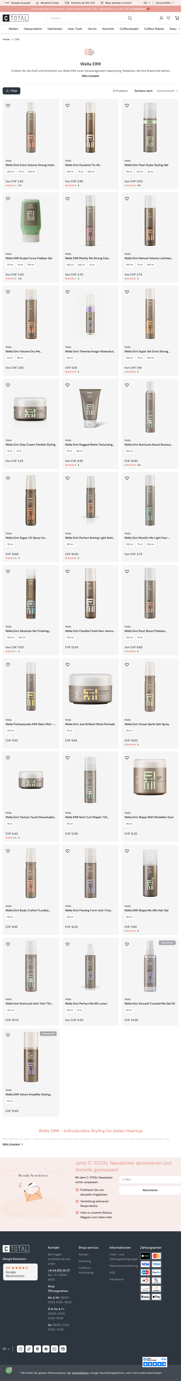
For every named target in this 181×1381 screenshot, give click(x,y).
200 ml (129, 637)
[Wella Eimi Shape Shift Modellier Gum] (150, 779)
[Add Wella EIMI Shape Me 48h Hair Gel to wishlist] (126, 849)
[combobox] (90, 18)
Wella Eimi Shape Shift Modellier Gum (149, 817)
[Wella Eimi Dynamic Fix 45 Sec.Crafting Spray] (90, 127)
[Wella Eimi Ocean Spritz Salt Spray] (150, 686)
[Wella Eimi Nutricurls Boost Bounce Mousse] (150, 407)
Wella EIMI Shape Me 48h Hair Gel (146, 910)
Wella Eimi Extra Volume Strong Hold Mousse (29, 165)
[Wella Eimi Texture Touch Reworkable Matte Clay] (31, 779)
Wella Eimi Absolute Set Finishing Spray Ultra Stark (27, 631)
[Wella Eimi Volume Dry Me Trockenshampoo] (31, 313)
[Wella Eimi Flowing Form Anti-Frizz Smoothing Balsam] (90, 873)
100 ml (140, 171)
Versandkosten (80, 1372)
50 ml (10, 1101)
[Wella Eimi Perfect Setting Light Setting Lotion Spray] (90, 500)
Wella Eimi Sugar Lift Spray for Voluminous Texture (25, 538)
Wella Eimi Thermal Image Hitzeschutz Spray (90, 351)
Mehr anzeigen (90, 75)
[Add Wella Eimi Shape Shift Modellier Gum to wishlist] (126, 756)
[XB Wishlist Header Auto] (168, 17)
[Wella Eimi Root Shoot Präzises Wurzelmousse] (150, 593)
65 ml (10, 357)
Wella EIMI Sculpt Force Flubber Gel (28, 258)
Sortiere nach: (144, 91)
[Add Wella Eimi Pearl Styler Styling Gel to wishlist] (126, 104)
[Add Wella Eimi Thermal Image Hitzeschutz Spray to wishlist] (67, 290)
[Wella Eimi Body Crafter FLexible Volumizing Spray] (31, 873)
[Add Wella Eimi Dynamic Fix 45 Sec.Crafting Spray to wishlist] (67, 104)
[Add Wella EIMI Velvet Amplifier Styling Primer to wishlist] (7, 1033)
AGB (112, 1272)
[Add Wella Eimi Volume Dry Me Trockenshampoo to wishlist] (7, 290)
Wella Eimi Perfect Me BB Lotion (86, 1003)
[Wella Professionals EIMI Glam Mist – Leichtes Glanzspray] (31, 686)
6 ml (79, 1010)
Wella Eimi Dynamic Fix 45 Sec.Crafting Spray (82, 165)
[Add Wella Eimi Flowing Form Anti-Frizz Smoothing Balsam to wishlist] (67, 849)
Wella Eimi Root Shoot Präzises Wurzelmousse (144, 631)
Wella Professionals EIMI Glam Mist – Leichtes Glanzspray (29, 724)
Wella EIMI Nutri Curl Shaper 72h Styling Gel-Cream (86, 817)
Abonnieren (150, 1190)
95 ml (129, 1010)
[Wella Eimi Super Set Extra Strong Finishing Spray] (150, 313)
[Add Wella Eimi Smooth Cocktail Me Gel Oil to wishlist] (126, 943)
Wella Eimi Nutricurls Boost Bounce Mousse (147, 445)
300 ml (10, 171)
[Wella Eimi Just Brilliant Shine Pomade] (90, 686)
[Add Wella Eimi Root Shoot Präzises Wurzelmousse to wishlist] (126, 570)
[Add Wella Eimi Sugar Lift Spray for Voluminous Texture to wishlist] (7, 477)
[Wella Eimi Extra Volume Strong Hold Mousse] (31, 127)
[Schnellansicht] (54, 107)
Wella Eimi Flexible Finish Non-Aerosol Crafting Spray (90, 631)
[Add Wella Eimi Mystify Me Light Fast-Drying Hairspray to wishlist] (126, 477)
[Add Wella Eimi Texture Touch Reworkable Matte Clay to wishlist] (7, 756)
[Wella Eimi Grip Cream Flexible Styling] (31, 407)
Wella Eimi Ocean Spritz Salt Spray (146, 724)
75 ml (21, 171)
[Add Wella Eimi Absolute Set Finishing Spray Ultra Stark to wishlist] (7, 570)
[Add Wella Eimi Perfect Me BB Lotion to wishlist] (67, 943)
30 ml (150, 171)
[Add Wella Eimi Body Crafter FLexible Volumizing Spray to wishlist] (7, 849)
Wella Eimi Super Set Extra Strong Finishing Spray (146, 351)
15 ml (19, 451)
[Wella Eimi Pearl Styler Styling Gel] (150, 127)
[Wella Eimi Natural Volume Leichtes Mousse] (150, 220)
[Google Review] (20, 1265)
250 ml (30, 264)
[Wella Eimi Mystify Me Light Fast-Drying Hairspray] (150, 500)
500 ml (31, 171)
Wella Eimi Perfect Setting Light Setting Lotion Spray (90, 538)
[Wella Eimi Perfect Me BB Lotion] (90, 966)
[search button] (130, 18)
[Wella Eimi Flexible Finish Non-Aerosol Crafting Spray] (90, 593)
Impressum (116, 1279)
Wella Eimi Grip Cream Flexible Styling (30, 444)
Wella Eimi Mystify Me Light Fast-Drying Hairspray (146, 538)
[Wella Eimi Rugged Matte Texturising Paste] (90, 407)
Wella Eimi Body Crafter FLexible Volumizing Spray (27, 910)
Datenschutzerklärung (123, 1266)
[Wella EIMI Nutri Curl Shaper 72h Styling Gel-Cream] (90, 779)
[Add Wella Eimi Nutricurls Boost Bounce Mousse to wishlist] (126, 383)
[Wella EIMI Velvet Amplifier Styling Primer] (31, 1057)
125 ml (10, 264)
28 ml (20, 264)
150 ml (129, 171)
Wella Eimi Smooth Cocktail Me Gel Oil (149, 1003)
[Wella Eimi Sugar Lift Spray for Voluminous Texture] (31, 500)
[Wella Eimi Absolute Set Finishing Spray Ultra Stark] (31, 593)
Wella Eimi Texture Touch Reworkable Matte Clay (29, 817)
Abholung (85, 1261)
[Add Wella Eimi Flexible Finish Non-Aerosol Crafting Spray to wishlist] (67, 570)
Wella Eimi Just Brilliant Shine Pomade (90, 724)
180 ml (20, 357)
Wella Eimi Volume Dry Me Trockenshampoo (22, 351)
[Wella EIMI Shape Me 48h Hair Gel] (150, 873)
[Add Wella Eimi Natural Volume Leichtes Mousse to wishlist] (126, 197)
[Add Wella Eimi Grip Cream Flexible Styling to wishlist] (7, 383)
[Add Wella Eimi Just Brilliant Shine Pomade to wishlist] (67, 663)
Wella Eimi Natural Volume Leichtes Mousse (147, 258)
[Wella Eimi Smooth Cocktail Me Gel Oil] (150, 966)
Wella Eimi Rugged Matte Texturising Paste (89, 445)
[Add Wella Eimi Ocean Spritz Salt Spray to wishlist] (126, 663)
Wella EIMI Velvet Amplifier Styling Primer (27, 1094)
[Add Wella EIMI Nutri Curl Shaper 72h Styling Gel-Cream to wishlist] (67, 756)
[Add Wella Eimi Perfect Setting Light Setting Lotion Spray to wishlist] (67, 477)
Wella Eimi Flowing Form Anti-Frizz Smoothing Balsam (88, 910)
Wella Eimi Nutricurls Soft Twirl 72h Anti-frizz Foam (28, 1004)
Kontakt (83, 1254)
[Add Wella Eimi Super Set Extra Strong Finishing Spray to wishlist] (126, 290)
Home (6, 39)
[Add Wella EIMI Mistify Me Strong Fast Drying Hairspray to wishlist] (67, 197)
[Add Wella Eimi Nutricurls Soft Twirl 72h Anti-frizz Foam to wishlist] (7, 943)
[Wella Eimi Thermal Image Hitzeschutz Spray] (90, 313)
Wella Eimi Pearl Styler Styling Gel (146, 165)
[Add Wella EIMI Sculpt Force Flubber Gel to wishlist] (7, 197)
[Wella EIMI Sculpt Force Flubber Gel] (31, 220)
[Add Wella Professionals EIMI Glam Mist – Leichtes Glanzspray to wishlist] (7, 663)
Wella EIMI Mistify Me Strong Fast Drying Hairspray (87, 258)
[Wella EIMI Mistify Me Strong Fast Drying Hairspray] (90, 220)
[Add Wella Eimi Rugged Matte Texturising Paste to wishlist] (67, 383)
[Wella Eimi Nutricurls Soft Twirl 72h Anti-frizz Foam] (31, 966)
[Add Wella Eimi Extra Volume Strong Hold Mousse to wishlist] (7, 104)
